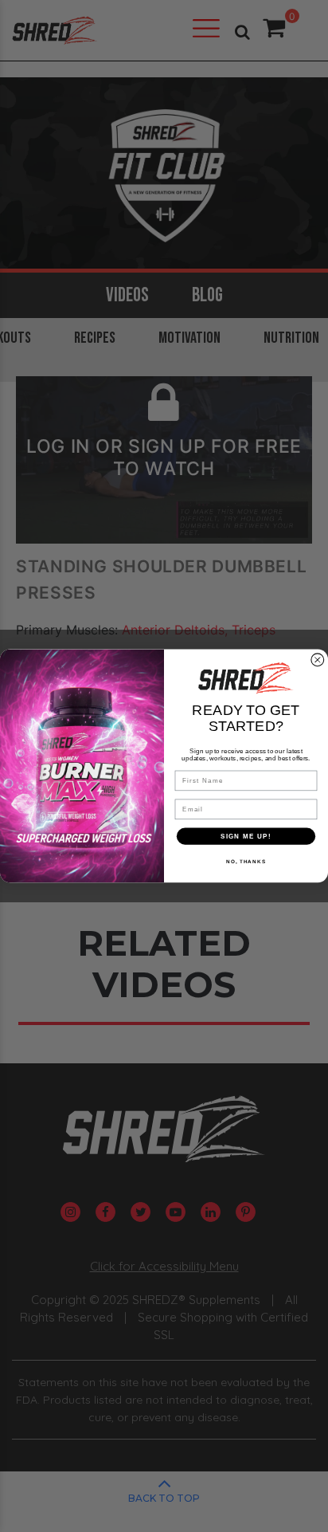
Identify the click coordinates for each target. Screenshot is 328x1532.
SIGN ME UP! (246, 835)
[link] (246, 678)
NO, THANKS (246, 861)
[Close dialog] (317, 660)
